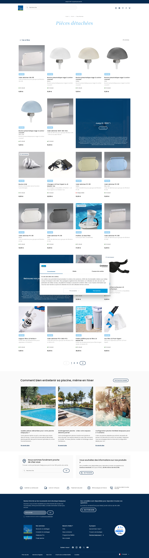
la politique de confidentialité (46, 516)
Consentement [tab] (51, 271)
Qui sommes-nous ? (95, 529)
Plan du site (25, 555)
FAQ (63, 529)
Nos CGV (49, 555)
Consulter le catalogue (43, 532)
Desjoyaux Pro (40, 535)
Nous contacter (67, 532)
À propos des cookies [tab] (98, 271)
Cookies (76, 555)
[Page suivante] (83, 363)
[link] (73, 547)
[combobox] (51, 7)
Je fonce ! (103, 128)
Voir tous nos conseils (121, 380)
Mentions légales (37, 555)
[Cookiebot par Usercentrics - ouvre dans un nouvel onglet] (101, 266)
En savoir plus (25, 445)
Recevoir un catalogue (43, 529)
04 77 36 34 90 (88, 473)
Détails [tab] (74, 271)
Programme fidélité (68, 535)
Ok (66, 470)
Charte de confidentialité (63, 555)
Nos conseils (66, 538)
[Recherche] (27, 7)
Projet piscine (40, 538)
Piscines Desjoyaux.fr (95, 535)
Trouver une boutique (95, 532)
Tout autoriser (97, 290)
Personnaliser (73, 290)
